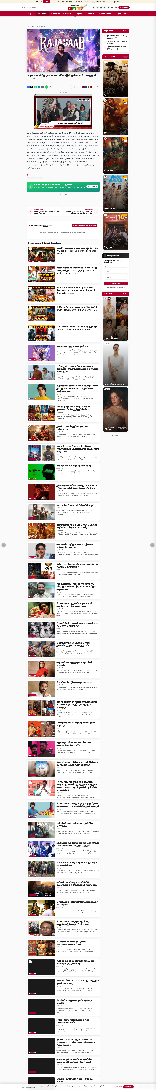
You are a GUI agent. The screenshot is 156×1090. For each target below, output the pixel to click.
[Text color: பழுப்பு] (88, 87)
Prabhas (40, 178)
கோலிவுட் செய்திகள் (39, 26)
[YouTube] (101, 7)
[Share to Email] (42, 87)
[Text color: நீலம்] (86, 87)
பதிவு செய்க (116, 283)
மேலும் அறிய (118, 1087)
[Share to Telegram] (39, 87)
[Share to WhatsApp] (35, 87)
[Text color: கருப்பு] (83, 87)
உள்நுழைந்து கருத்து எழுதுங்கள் (85, 225)
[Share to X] (31, 87)
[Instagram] (104, 7)
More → (125, 30)
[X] (97, 7)
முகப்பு (29, 26)
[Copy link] (50, 87)
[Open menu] (132, 7)
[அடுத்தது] (152, 545)
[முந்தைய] (3, 545)
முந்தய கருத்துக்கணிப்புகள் (115, 287)
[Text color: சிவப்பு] (91, 87)
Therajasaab (31, 178)
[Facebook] (93, 7)
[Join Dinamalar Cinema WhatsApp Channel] (108, 7)
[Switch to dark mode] (112, 7)
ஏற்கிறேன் (128, 1087)
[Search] (116, 7)
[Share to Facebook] (28, 87)
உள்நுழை (125, 7)
